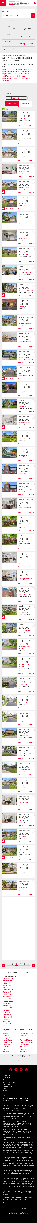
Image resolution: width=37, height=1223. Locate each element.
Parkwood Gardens (26, 1040)
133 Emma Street (23, 254)
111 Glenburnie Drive (24, 769)
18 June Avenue (23, 836)
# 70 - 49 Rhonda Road (25, 630)
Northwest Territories (15, 1108)
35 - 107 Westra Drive (24, 505)
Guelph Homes (26, 71)
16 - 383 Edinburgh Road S (26, 290)
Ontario (12, 1105)
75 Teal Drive (22, 373)
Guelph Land (21, 76)
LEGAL (5, 1088)
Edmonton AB (7, 1015)
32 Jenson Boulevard (24, 390)
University (23, 1049)
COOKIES (5, 1093)
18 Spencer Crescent (24, 422)
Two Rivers (23, 1035)
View (30, 125)
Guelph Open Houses (25, 69)
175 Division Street (24, 735)
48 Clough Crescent (24, 786)
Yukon (12, 1110)
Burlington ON (7, 992)
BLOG (4, 1080)
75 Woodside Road (24, 357)
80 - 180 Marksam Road (25, 542)
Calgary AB (6, 1010)
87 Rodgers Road (23, 871)
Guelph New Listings (8, 69)
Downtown (6, 1035)
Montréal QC (7, 1006)
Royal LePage (19, 3)
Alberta (21, 1105)
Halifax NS (6, 1021)
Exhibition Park (25, 1038)
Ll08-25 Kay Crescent (24, 307)
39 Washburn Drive (24, 702)
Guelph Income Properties (22, 78)
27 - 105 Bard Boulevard (25, 272)
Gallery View (12, 103)
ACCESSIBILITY (7, 1095)
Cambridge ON (8, 978)
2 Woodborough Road (25, 220)
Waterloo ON (7, 985)
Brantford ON (7, 997)
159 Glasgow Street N (24, 406)
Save (19, 125)
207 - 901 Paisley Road (25, 339)
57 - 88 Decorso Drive (24, 471)
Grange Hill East (8, 1038)
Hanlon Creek (7, 1040)
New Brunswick (20, 1107)
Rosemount (24, 1051)
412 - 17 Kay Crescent (24, 612)
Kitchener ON (7, 981)
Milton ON (6, 983)
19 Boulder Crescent (24, 187)
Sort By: (7, 91)
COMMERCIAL (7, 1084)
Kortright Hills (7, 1047)
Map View (25, 104)
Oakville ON (7, 999)
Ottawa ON (6, 1012)
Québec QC (6, 1019)
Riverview (6, 1051)
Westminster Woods (27, 1033)
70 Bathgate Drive (23, 684)
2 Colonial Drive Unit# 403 (25, 578)
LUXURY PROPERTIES (9, 1082)
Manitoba (5, 1107)
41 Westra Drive (23, 137)
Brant (4, 1049)
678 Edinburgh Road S (25, 753)
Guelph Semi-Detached (21, 74)
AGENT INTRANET (8, 1086)
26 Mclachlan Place (24, 171)
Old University (24, 1045)
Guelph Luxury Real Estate (10, 71)
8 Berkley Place (23, 119)
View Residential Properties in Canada (12, 1137)
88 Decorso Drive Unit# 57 (26, 489)
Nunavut (17, 1110)
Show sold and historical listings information (16, 49)
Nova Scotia (24, 1108)
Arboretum (23, 1047)
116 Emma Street (23, 802)
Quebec (17, 1105)
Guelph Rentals (6, 78)
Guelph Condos (7, 74)
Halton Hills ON (8, 990)
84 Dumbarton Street (24, 439)
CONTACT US (6, 1075)
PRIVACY (5, 1091)
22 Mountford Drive (24, 455)
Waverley (6, 1033)
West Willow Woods (26, 1042)
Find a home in (6, 1105)
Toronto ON (6, 1003)
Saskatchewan (12, 1107)
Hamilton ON (7, 994)
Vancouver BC (7, 1008)
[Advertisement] (18, 930)
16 (20, 967)
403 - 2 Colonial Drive (24, 560)
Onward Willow (8, 1042)
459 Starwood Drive (24, 238)
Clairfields (6, 1045)
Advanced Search (7, 21)
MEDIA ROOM (6, 1077)
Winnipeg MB (7, 1017)
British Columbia (28, 1105)
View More (5, 80)
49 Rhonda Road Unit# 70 (25, 323)
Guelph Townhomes (8, 76)
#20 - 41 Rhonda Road (25, 594)
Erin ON (5, 987)
